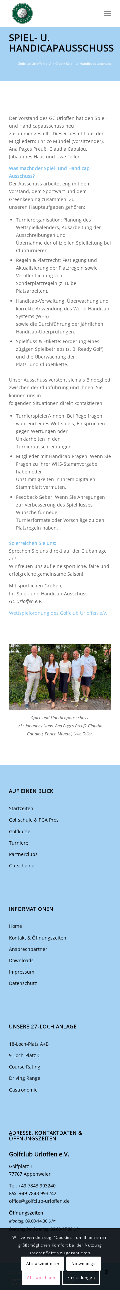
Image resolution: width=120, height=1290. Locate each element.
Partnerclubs (23, 854)
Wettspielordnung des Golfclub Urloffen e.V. (58, 613)
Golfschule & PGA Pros (34, 820)
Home (15, 926)
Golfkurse (19, 831)
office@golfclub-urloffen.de (39, 1201)
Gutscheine (21, 865)
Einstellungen (81, 1277)
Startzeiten (21, 808)
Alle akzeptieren (43, 1263)
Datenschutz (23, 983)
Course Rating (24, 1066)
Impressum (21, 972)
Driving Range (24, 1078)
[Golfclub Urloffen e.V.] (50, 13)
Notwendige (83, 1263)
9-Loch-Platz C (24, 1055)
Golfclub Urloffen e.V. (35, 63)
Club (58, 63)
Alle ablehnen (41, 1277)
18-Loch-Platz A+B (29, 1044)
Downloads (21, 960)
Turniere (18, 843)
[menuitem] (107, 13)
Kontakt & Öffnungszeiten (37, 938)
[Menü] (107, 13)
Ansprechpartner (28, 949)
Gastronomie (23, 1090)
